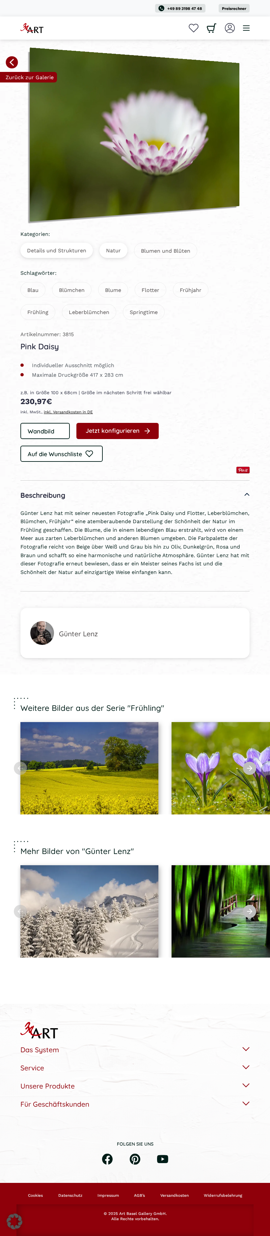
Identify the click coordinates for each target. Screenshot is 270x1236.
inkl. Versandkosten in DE (68, 412)
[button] (14, 1221)
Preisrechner (234, 8)
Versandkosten (174, 1195)
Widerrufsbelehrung (223, 1195)
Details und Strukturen (56, 250)
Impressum (108, 1195)
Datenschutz (70, 1195)
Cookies (35, 1195)
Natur (113, 250)
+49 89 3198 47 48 (184, 8)
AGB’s (139, 1195)
